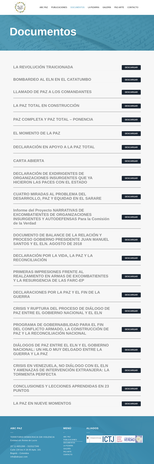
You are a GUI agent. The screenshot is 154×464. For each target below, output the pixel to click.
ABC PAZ (44, 7)
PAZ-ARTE (119, 7)
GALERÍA (107, 7)
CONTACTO (132, 7)
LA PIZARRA (93, 7)
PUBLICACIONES (59, 7)
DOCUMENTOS (78, 7)
